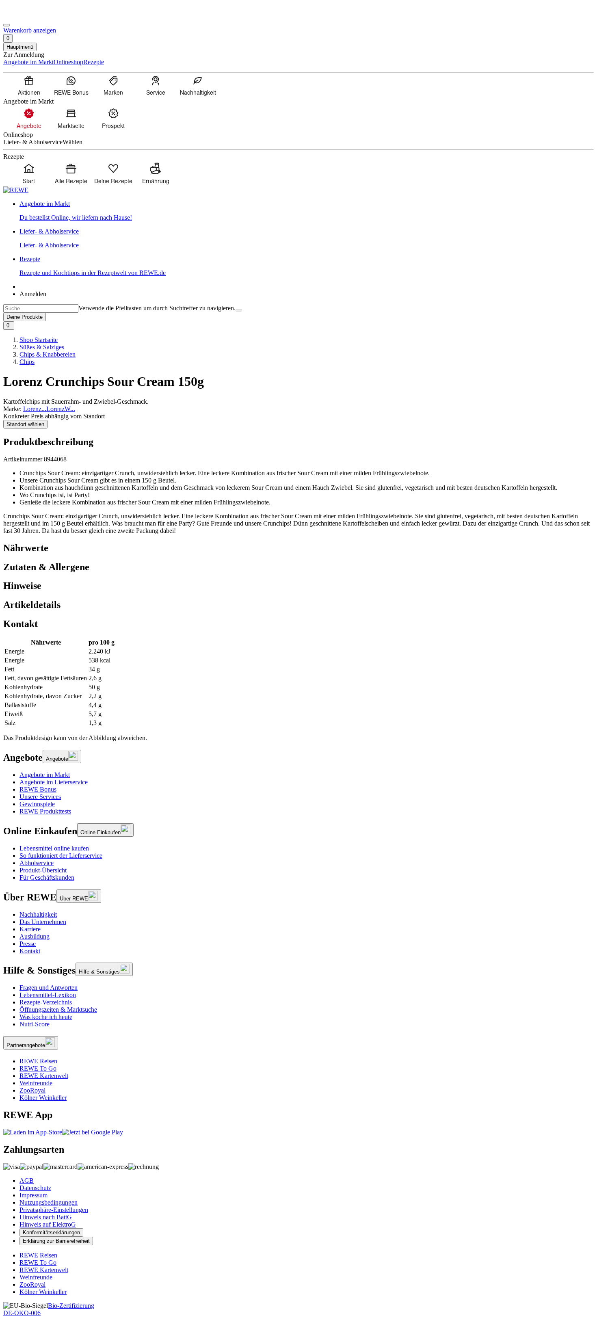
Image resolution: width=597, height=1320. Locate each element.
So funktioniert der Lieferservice (60, 855)
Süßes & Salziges (41, 347)
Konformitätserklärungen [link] (51, 1232)
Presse (27, 943)
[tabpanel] (298, 683)
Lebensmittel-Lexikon (47, 994)
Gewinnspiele (37, 804)
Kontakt (29, 951)
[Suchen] (239, 310)
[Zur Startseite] (30, 15)
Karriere (30, 929)
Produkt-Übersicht (43, 870)
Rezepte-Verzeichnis (45, 1002)
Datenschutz (35, 1187)
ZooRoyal (32, 1090)
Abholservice (36, 862)
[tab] (298, 548)
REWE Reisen (38, 1061)
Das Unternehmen (42, 921)
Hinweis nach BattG (45, 1217)
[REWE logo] (15, 189)
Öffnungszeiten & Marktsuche (58, 1009)
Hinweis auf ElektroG (47, 1224)
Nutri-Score (34, 1024)
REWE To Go (37, 1068)
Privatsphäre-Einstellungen (53, 1209)
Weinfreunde (35, 1083)
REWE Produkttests (45, 811)
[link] (306, 210)
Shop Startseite (38, 339)
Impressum (33, 1195)
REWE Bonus (37, 789)
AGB (26, 1180)
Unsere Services (40, 796)
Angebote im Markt (44, 774)
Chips (27, 361)
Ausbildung (34, 936)
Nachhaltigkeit (38, 914)
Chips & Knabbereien (47, 354)
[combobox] (40, 308)
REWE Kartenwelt (43, 1075)
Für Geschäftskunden (46, 877)
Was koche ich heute (45, 1016)
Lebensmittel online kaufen (54, 848)
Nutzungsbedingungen (48, 1202)
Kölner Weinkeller (43, 1097)
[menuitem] (29, 85)
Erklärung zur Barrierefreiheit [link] (56, 1241)
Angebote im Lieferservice (53, 782)
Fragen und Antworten (48, 987)
